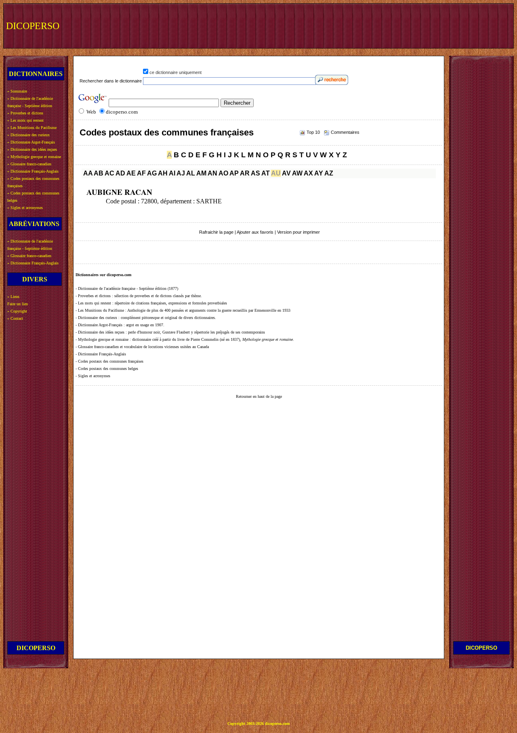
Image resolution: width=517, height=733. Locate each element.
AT (265, 173)
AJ (181, 173)
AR (245, 173)
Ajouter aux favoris (255, 232)
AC (109, 173)
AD (120, 173)
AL (190, 173)
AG (152, 173)
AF (141, 173)
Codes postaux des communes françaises (167, 132)
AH (163, 173)
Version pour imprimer (298, 232)
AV (286, 173)
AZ (328, 173)
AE (131, 173)
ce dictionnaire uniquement (175, 72)
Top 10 (313, 132)
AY (318, 173)
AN (212, 173)
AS (255, 173)
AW (297, 173)
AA (87, 173)
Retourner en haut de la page (259, 396)
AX (308, 173)
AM (201, 173)
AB (98, 173)
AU (276, 173)
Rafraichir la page (216, 232)
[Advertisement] (362, 25)
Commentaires (345, 132)
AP (234, 173)
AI (172, 173)
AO (223, 173)
